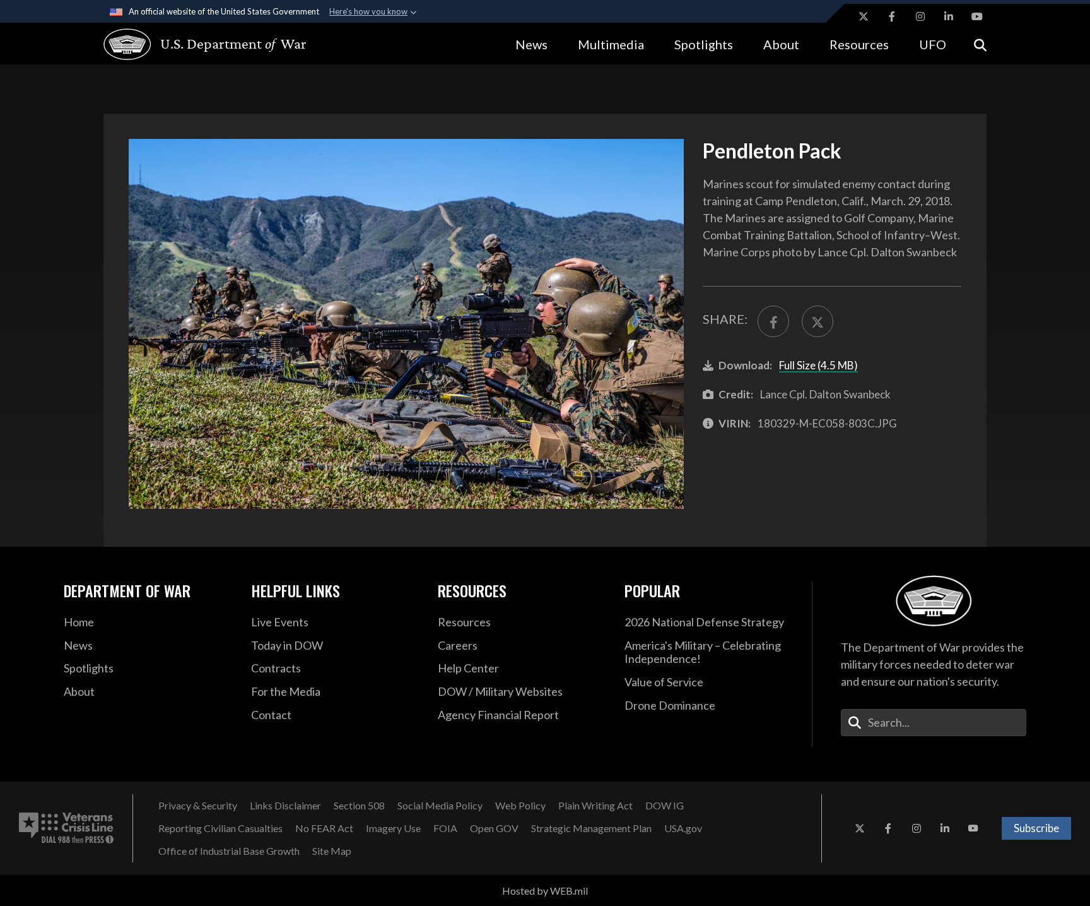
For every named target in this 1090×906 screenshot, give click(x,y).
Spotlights (703, 44)
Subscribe (1036, 828)
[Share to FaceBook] (773, 321)
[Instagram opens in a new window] (920, 16)
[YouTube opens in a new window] (977, 16)
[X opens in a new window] (863, 16)
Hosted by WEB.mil (545, 891)
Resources (859, 44)
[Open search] (980, 43)
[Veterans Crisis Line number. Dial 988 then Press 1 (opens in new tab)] (66, 828)
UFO (932, 44)
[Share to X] (817, 321)
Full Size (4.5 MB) (818, 365)
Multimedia (611, 44)
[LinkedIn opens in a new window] (948, 16)
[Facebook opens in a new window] (891, 16)
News (531, 44)
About (781, 44)
